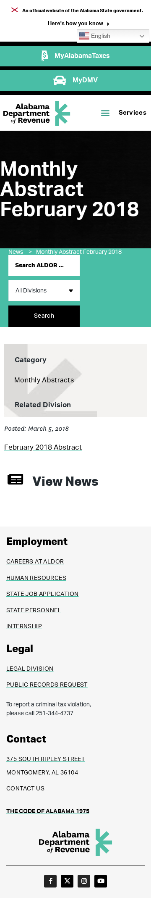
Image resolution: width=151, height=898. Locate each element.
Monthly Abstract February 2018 (79, 252)
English (99, 36)
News (20, 252)
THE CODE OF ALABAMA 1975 (47, 811)
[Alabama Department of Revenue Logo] (36, 113)
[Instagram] (84, 881)
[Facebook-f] (50, 881)
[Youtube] (100, 881)
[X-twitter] (67, 881)
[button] (78, 24)
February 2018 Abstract (43, 447)
